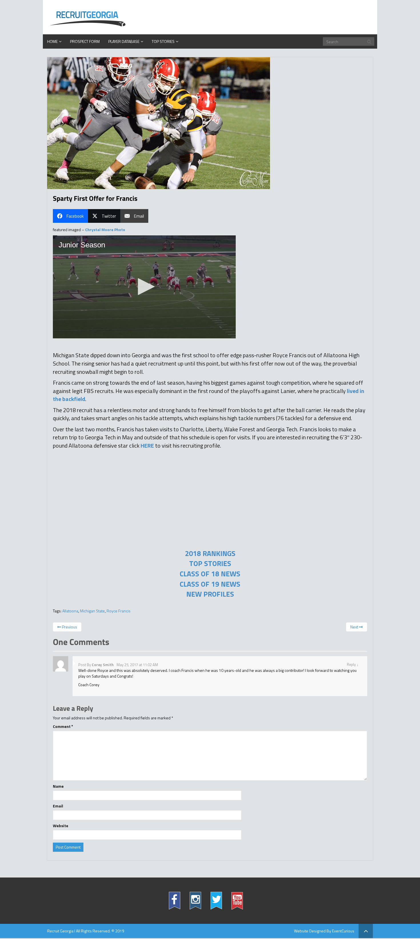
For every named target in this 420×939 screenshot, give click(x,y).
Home (52, 41)
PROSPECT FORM (85, 41)
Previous (69, 627)
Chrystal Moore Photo (105, 230)
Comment (63, 726)
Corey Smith (103, 665)
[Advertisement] (210, 508)
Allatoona (70, 611)
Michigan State (92, 611)
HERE (147, 445)
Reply (351, 664)
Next (354, 627)
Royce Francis (119, 611)
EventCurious (343, 931)
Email (58, 806)
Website (60, 826)
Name (58, 786)
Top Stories (163, 41)
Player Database (123, 41)
